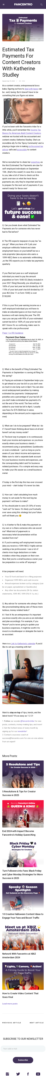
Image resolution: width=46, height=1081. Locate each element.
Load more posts (10, 1004)
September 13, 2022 (8, 81)
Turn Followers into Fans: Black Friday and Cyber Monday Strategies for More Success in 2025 (22, 874)
